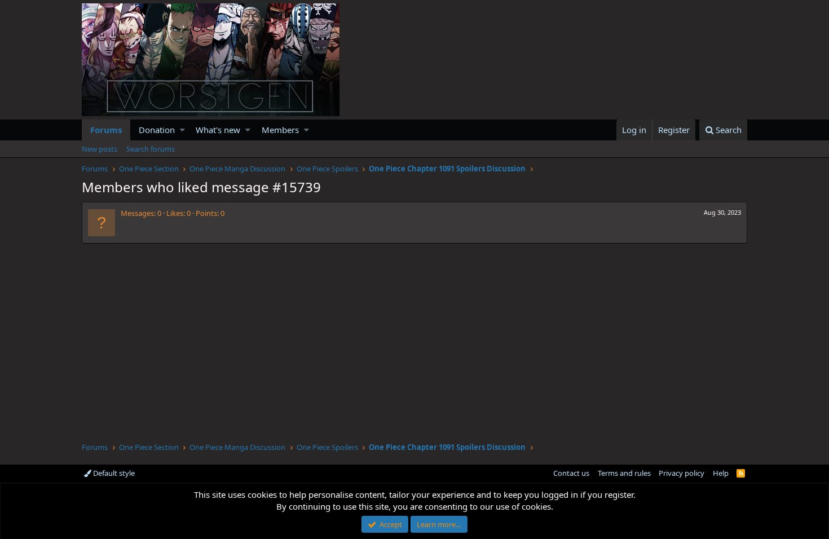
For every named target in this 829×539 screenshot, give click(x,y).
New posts (99, 149)
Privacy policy (681, 473)
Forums (106, 129)
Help (721, 473)
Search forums (150, 149)
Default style (113, 473)
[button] (182, 130)
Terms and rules (624, 473)
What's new (218, 129)
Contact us (571, 473)
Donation (157, 129)
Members (280, 129)
